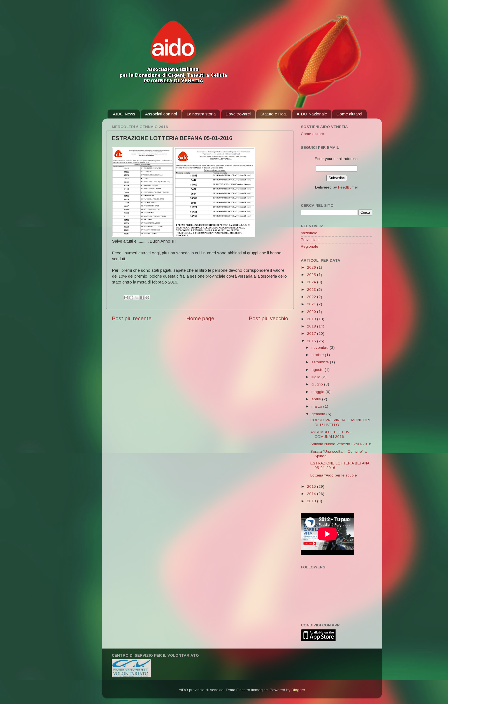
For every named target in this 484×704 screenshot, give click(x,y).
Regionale (309, 246)
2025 (312, 275)
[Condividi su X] (136, 297)
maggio (318, 392)
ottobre (318, 355)
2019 (312, 319)
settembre (320, 362)
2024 (312, 282)
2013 (312, 501)
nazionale (309, 233)
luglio (316, 377)
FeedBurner (348, 187)
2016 (312, 341)
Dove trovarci (238, 113)
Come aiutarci (349, 113)
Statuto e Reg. (273, 113)
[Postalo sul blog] (131, 297)
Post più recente (132, 318)
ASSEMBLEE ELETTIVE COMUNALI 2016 (331, 434)
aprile (316, 399)
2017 (312, 333)
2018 (312, 326)
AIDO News (124, 113)
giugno (317, 384)
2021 (312, 304)
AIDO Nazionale (312, 113)
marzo (317, 406)
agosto (318, 370)
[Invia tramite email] (126, 297)
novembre (320, 347)
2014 (312, 494)
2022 (312, 297)
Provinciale (310, 240)
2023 (312, 289)
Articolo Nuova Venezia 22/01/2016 (340, 444)
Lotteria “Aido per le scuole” (334, 475)
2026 (312, 267)
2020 (312, 312)
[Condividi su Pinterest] (147, 297)
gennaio (318, 414)
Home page (200, 318)
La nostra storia (201, 113)
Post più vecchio (268, 318)
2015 (312, 486)
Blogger (298, 690)
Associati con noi (161, 113)
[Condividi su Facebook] (142, 297)
